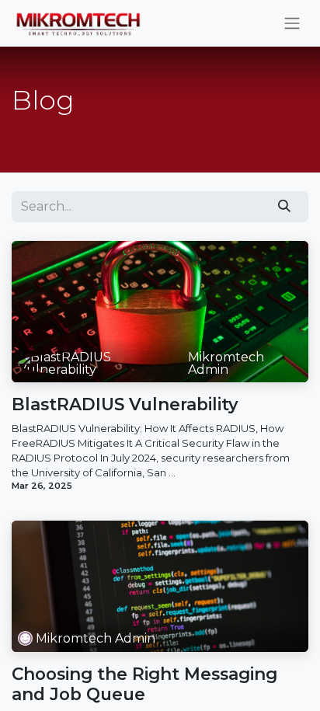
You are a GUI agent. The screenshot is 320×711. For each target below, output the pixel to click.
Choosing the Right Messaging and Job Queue (144, 684)
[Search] (284, 206)
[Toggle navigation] (292, 23)
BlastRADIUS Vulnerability (125, 404)
